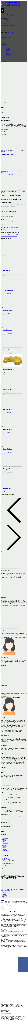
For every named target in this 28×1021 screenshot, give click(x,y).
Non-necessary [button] (4, 937)
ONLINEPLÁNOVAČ (4, 61)
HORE (2, 900)
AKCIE (2, 151)
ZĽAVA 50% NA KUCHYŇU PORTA (11, 195)
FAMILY (7, 126)
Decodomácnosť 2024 (7, 175)
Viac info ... (9, 273)
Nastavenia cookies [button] (22, 902)
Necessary (4, 929)
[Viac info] (5, 273)
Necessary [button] (3, 927)
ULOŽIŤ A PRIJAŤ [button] (5, 949)
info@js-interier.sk (7, 19)
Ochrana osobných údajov (6, 890)
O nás (4, 35)
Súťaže (2, 172)
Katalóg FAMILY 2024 (7, 154)
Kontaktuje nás (6, 37)
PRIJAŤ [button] (15, 902)
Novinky (6, 151)
